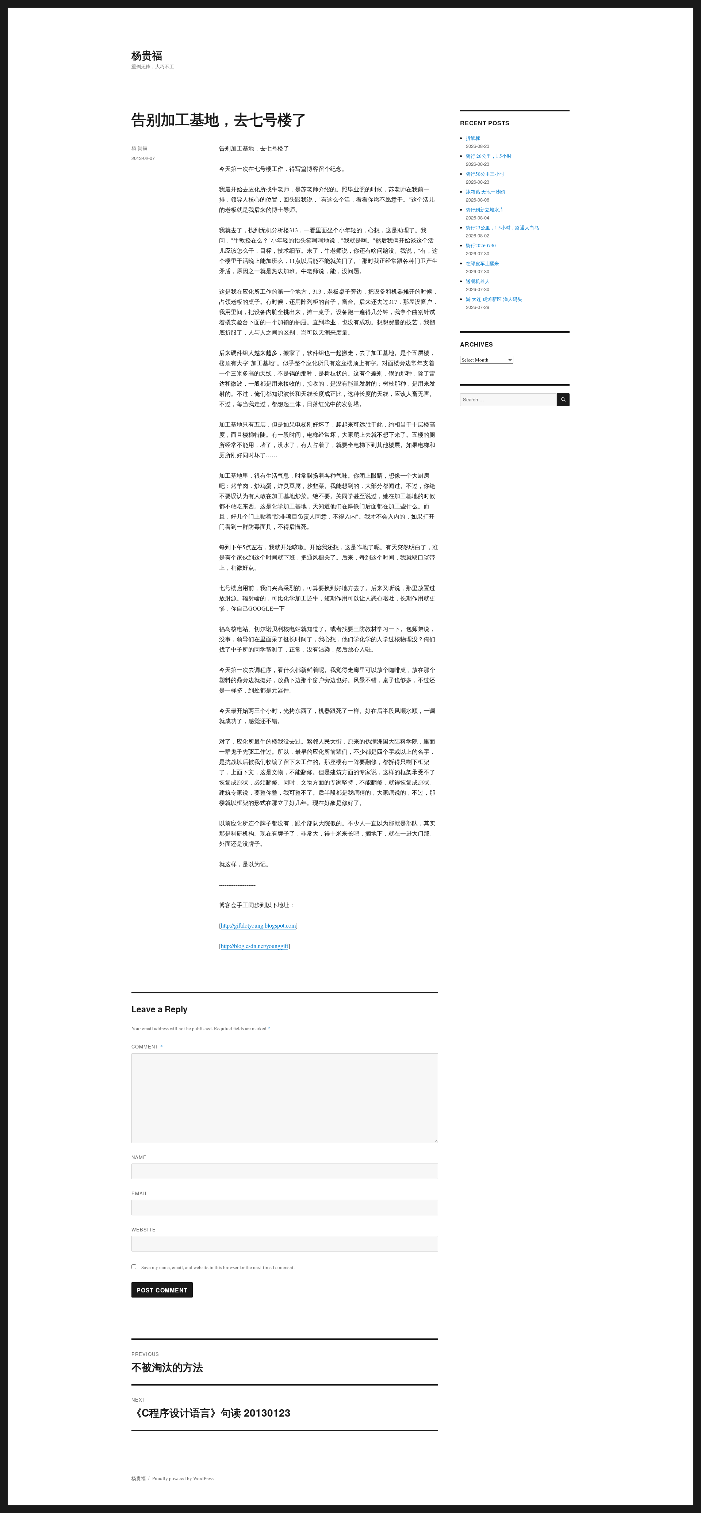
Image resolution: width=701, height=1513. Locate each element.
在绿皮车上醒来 (482, 263)
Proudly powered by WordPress (183, 1478)
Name (139, 1157)
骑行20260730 (481, 245)
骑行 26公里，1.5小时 (489, 156)
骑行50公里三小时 (485, 174)
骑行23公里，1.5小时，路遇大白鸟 (502, 227)
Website (143, 1229)
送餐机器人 (478, 281)
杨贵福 (146, 54)
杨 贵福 (139, 147)
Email (139, 1193)
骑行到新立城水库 (485, 209)
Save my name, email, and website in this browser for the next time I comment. (218, 1267)
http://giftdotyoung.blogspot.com (258, 925)
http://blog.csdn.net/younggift (254, 946)
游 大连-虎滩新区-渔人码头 (494, 299)
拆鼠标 (473, 138)
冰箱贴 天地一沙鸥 (485, 191)
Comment (147, 1046)
